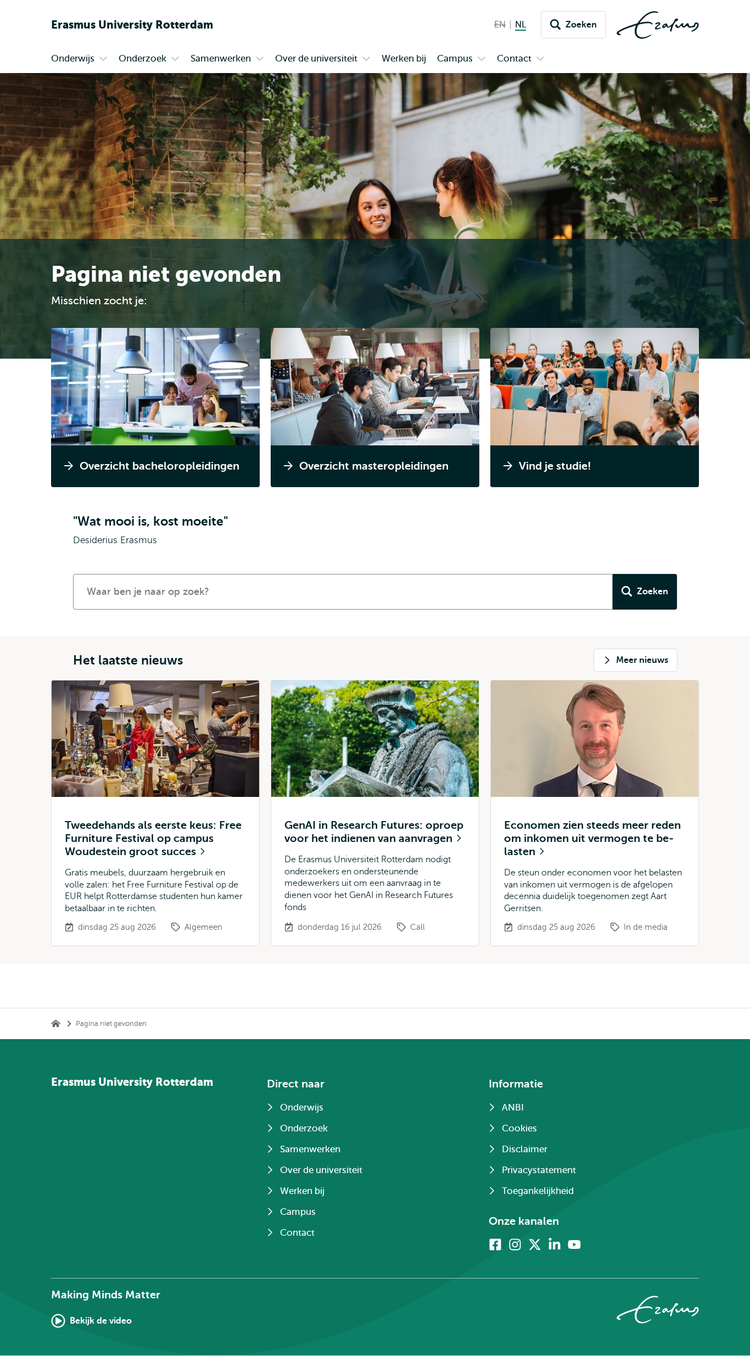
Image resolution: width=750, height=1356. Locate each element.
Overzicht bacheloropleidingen (159, 466)
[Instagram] (515, 1244)
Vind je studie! (555, 466)
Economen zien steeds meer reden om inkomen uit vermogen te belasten (592, 838)
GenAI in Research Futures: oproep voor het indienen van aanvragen (373, 832)
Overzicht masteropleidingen (374, 466)
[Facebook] (495, 1244)
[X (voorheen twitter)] (534, 1244)
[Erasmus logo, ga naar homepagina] (658, 25)
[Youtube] (574, 1244)
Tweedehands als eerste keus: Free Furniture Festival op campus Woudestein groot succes (153, 838)
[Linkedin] (554, 1244)
